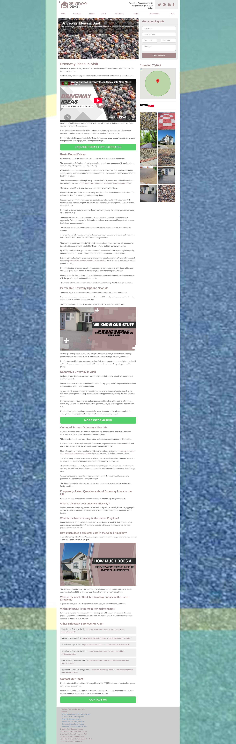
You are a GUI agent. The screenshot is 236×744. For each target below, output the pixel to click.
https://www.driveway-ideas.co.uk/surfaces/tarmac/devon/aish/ (107, 638)
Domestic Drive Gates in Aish (71, 741)
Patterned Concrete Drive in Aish (74, 726)
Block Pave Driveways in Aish (73, 722)
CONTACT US (98, 699)
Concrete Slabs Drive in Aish (73, 724)
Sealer (136, 13)
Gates (172, 13)
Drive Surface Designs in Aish (71, 729)
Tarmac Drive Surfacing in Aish (73, 717)
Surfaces (77, 13)
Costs (104, 13)
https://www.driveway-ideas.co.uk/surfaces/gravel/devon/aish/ (106, 645)
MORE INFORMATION (98, 420)
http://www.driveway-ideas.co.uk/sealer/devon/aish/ (86, 261)
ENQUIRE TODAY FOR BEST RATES (98, 147)
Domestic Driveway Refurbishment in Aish (76, 739)
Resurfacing (155, 13)
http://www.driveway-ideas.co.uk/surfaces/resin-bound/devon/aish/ (105, 183)
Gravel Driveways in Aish (71, 719)
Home (63, 13)
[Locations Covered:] (59, 2)
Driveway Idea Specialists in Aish (72, 709)
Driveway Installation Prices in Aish (73, 731)
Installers (119, 13)
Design (92, 13)
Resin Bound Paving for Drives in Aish (76, 714)
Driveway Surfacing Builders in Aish (73, 734)
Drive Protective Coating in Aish (72, 736)
